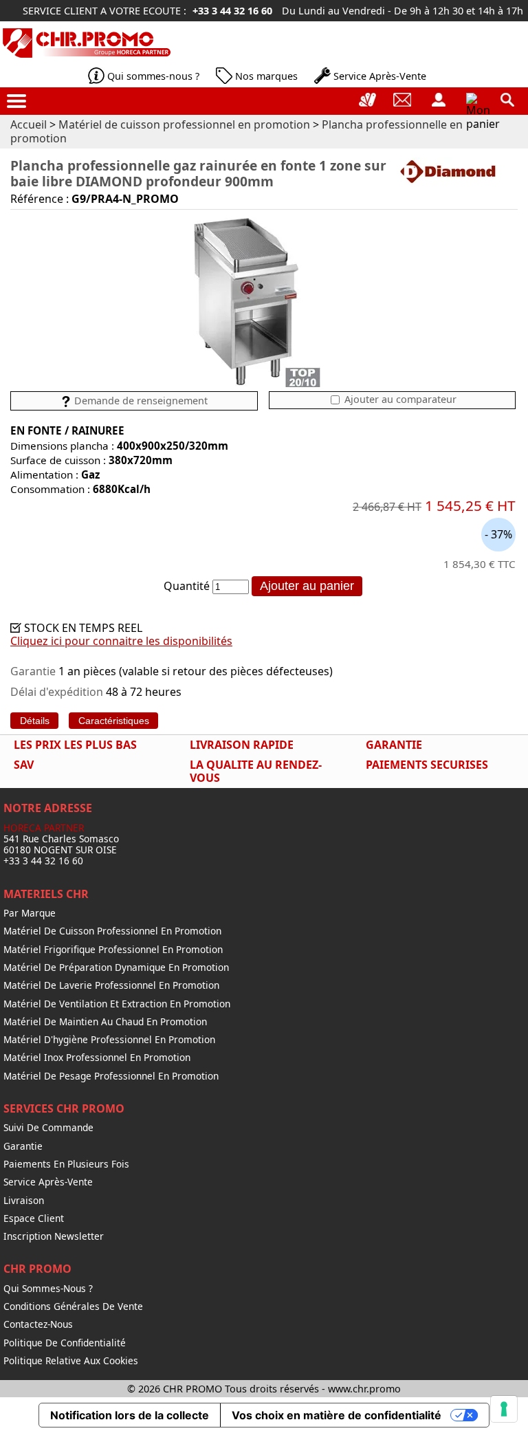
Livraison (23, 1200)
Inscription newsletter (53, 1236)
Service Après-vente (48, 1182)
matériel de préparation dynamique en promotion (116, 967)
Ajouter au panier (307, 586)
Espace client (33, 1218)
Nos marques (266, 76)
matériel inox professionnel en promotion (96, 1057)
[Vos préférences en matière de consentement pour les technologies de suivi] (504, 1409)
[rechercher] (507, 100)
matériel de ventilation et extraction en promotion (116, 1003)
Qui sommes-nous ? (153, 76)
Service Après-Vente (379, 76)
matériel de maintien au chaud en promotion (105, 1021)
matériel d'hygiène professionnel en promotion (109, 1039)
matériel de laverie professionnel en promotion (111, 985)
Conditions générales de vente (73, 1306)
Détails (35, 720)
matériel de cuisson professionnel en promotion (112, 931)
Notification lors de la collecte (129, 1415)
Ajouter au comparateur (399, 399)
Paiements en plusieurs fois (66, 1164)
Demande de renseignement (140, 400)
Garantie (23, 1146)
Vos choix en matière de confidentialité (336, 1415)
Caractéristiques (113, 720)
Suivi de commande (48, 1127)
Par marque (29, 913)
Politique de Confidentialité (64, 1342)
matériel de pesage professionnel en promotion (111, 1076)
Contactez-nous (38, 1324)
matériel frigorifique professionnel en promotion (113, 949)
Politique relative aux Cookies (70, 1360)
